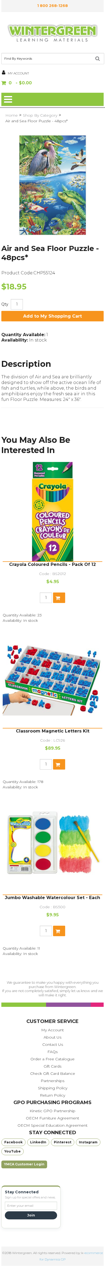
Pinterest (62, 1142)
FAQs (52, 1051)
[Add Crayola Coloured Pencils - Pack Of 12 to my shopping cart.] (59, 597)
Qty (4, 304)
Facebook (13, 1142)
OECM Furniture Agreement (52, 1118)
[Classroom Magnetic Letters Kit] (52, 678)
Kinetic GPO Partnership (52, 1110)
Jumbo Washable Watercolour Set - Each (52, 897)
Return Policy (52, 1095)
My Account (52, 1030)
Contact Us (52, 1044)
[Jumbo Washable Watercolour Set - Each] (52, 845)
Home (11, 115)
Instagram (88, 1142)
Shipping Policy (52, 1088)
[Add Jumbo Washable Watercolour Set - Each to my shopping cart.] (59, 931)
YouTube (12, 1151)
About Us (52, 1037)
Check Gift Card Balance (52, 1073)
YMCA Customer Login (24, 1164)
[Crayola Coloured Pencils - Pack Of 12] (52, 511)
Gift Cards (52, 1066)
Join (31, 1215)
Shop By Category (40, 115)
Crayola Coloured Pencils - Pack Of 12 (52, 564)
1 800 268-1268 (52, 5)
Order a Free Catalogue (52, 1059)
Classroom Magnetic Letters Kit (52, 731)
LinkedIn (38, 1142)
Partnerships (52, 1080)
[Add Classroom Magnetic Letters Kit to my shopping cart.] (59, 764)
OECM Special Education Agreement (53, 1125)
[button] (52, 83)
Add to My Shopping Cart (52, 316)
